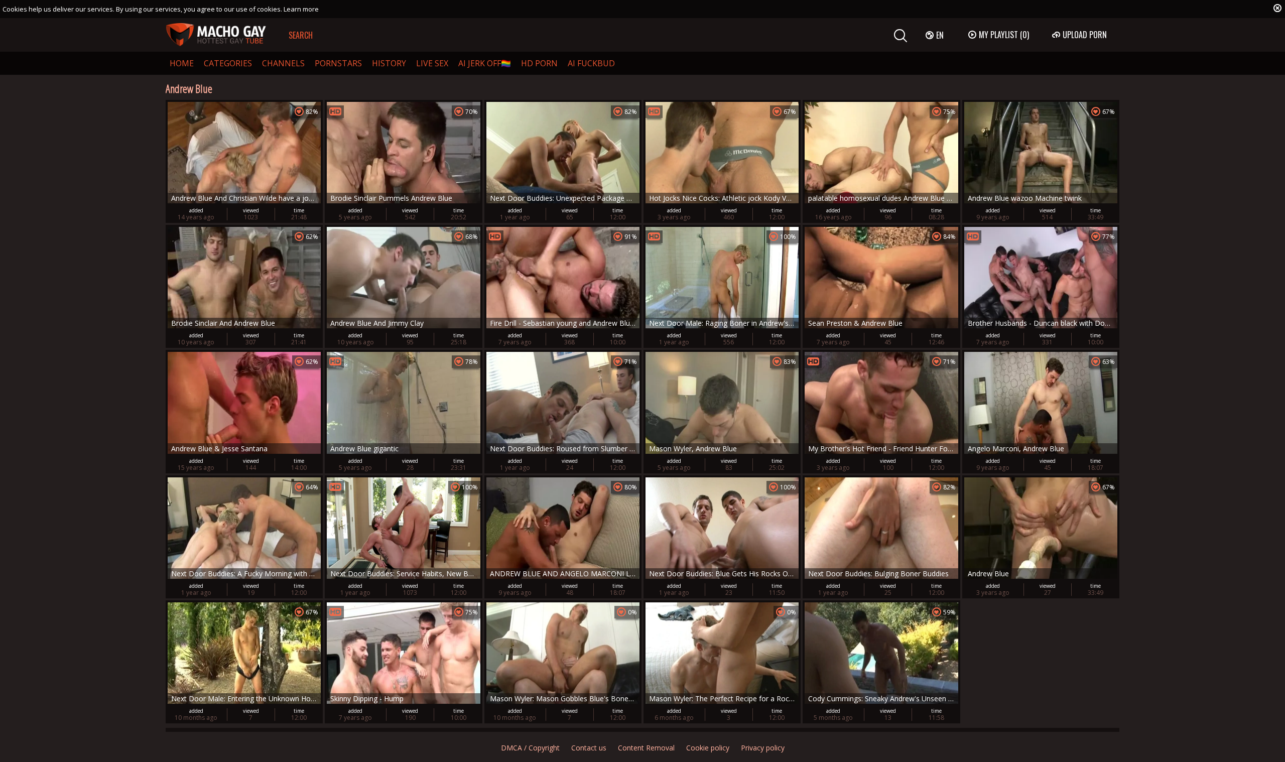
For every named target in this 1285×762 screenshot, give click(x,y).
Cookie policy (707, 747)
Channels (283, 63)
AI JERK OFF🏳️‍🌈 (484, 63)
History (389, 63)
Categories (228, 63)
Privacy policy (763, 747)
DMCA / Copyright (530, 747)
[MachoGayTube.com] (216, 35)
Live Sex (432, 63)
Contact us (588, 747)
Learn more (301, 9)
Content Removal (646, 747)
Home (182, 63)
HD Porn (539, 63)
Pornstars (338, 63)
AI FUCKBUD (591, 63)
